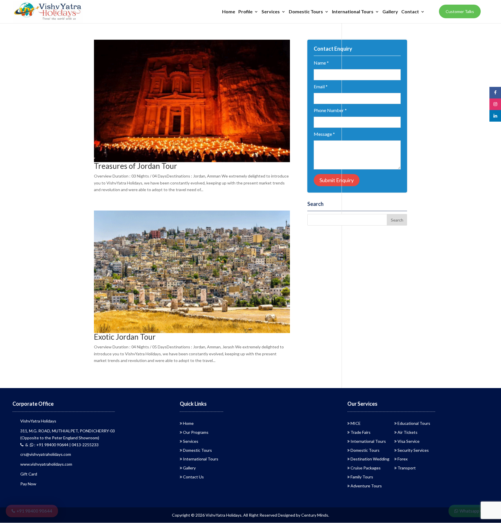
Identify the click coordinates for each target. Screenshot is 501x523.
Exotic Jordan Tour (125, 336)
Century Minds (314, 515)
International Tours (352, 12)
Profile (245, 12)
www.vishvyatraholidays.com (46, 464)
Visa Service (408, 441)
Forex (402, 458)
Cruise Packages (366, 467)
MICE (356, 423)
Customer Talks (460, 11)
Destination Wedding (370, 458)
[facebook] (495, 92)
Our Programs (195, 432)
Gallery (390, 12)
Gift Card (28, 473)
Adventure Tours (366, 485)
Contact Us (193, 476)
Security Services (413, 450)
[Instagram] (495, 104)
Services (271, 12)
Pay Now (28, 483)
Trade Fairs (361, 432)
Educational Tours (413, 423)
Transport (406, 467)
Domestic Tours (306, 12)
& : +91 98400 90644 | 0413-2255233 (61, 444)
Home (228, 12)
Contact (410, 12)
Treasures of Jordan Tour (135, 166)
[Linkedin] (495, 115)
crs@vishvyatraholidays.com (45, 454)
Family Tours (362, 476)
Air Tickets (407, 432)
